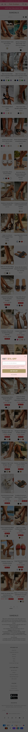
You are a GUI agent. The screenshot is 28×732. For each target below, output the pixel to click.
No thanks (14, 374)
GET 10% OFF (14, 371)
